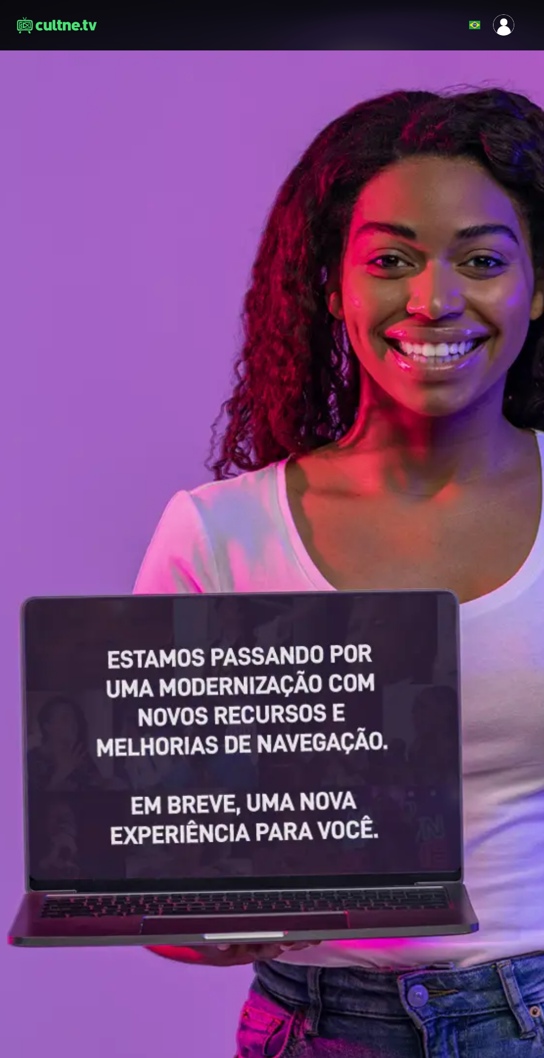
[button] (448, 25)
